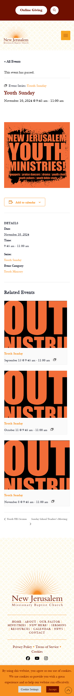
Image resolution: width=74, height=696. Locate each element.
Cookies (37, 651)
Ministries (17, 625)
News (58, 628)
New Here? (38, 625)
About (30, 621)
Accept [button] (53, 689)
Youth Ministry (13, 271)
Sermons (59, 625)
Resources (20, 628)
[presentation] (35, 324)
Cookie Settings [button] (30, 689)
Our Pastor (49, 621)
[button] (54, 10)
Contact (37, 632)
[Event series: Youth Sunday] (54, 359)
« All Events (12, 61)
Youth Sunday (12, 260)
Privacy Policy (22, 647)
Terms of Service (47, 647)
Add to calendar (25, 202)
